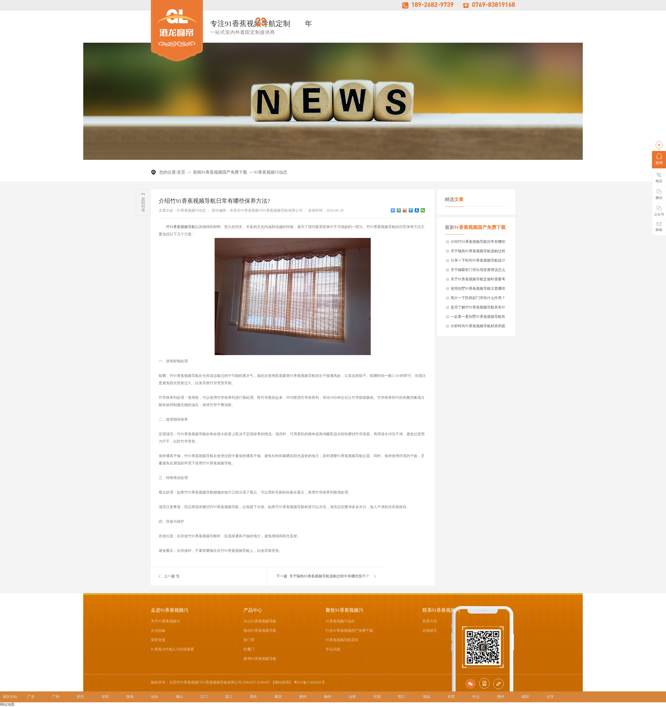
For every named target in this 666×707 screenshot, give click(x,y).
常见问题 (333, 649)
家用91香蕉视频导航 (260, 659)
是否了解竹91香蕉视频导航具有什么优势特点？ (478, 308)
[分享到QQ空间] (399, 210)
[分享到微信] (423, 210)
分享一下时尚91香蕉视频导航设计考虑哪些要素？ (478, 261)
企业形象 (158, 631)
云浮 (550, 697)
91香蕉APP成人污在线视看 (172, 649)
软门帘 (249, 640)
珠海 (129, 697)
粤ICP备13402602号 (309, 682)
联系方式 (429, 621)
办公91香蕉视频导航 (260, 621)
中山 (475, 697)
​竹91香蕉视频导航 (180, 227)
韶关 (80, 697)
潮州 (500, 697)
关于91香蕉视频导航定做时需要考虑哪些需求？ (478, 280)
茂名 (253, 697)
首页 (181, 172)
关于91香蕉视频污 (165, 621)
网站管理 (281, 682)
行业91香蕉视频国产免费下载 (349, 631)
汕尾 (352, 697)
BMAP (249, 682)
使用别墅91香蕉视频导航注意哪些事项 (478, 290)
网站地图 (7, 704)
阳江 (401, 697)
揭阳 (525, 697)
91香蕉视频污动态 (270, 172)
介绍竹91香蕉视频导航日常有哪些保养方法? (478, 243)
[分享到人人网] (417, 210)
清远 (426, 697)
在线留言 (429, 631)
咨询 (659, 163)
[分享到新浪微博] (405, 210)
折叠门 (249, 649)
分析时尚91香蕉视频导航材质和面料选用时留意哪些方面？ (478, 327)
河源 (377, 697)
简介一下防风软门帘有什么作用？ (478, 298)
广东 (31, 697)
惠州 (302, 697)
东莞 (451, 697)
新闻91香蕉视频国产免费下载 (220, 172)
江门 (204, 697)
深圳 (105, 697)
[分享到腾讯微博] (411, 210)
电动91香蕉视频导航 (260, 631)
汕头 (154, 697)
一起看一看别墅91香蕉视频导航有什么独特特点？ (478, 318)
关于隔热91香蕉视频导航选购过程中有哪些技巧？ (329, 576)
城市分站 (10, 697)
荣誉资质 (158, 640)
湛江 (228, 697)
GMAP (263, 682)
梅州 (327, 697)
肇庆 (278, 697)
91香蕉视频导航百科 (342, 640)
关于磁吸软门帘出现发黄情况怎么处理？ (478, 271)
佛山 (179, 697)
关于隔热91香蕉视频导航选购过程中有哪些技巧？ (478, 252)
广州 (55, 697)
